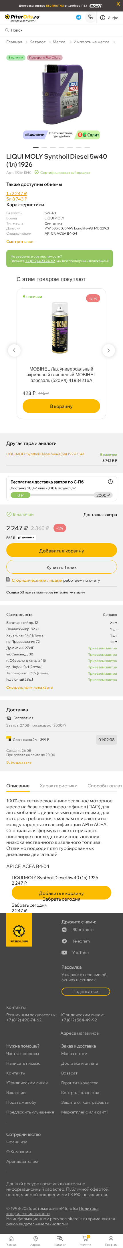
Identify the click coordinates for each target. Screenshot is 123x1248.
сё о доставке (18, 762)
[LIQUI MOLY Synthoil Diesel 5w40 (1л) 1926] (61, 98)
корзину (61, 406)
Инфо (113, 17)
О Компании (18, 1151)
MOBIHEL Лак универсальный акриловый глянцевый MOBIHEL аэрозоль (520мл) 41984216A (61, 375)
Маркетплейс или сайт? (84, 1112)
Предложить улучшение (30, 1112)
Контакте (83, 929)
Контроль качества (80, 1092)
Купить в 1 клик (62, 567)
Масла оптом (74, 1053)
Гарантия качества (79, 1082)
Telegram (81, 941)
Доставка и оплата (79, 1063)
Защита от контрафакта (85, 1102)
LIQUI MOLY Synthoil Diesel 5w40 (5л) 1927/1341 (45, 454)
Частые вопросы (22, 1053)
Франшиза (16, 1141)
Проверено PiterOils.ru (44, 57)
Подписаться (85, 991)
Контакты (15, 1073)
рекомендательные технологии (37, 1223)
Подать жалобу (21, 1102)
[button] (36, 147)
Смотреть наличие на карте (29, 687)
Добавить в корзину (61, 551)
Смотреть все (19, 241)
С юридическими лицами (37, 580)
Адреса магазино (79, 1033)
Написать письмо (23, 1063)
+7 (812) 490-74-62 (40, 261)
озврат (69, 1073)
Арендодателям (22, 1161)
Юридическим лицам (27, 1082)
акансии (16, 1092)
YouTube (80, 952)
